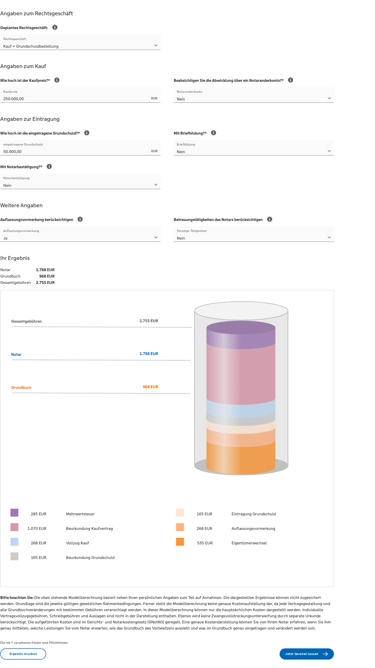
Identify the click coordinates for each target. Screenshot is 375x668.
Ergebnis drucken (23, 654)
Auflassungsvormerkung (21, 231)
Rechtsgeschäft (14, 39)
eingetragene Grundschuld (23, 144)
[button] (80, 47)
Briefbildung (186, 144)
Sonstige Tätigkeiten (192, 231)
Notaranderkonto (189, 92)
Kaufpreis (10, 92)
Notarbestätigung (16, 178)
